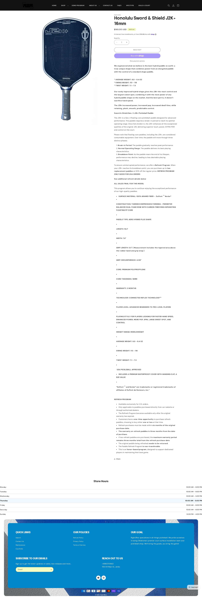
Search (18, 538)
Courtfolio (19, 549)
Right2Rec (103, 595)
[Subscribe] (51, 569)
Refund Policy (78, 538)
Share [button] (118, 459)
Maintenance (20, 545)
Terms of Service (79, 545)
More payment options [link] (137, 61)
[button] (64, 5)
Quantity (117, 38)
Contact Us (20, 541)
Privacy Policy (78, 541)
